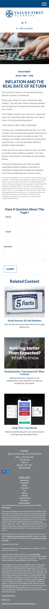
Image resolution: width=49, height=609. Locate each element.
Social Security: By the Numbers (24, 320)
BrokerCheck (6, 507)
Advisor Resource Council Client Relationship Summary (19, 603)
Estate (24, 485)
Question (8, 246)
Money (24, 493)
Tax (24, 490)
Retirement (24, 480)
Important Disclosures (8, 596)
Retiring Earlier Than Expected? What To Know (24, 373)
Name (8, 216)
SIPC (38, 554)
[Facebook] (25, 22)
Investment (24, 483)
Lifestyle (24, 495)
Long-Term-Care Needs (24, 427)
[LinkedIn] (22, 22)
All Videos (24, 500)
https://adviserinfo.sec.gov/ (10, 585)
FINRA (34, 554)
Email (8, 231)
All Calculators (24, 503)
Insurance (25, 488)
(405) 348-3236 (26, 28)
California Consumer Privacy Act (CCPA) (20, 536)
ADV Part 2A (5, 600)
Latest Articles (24, 498)
